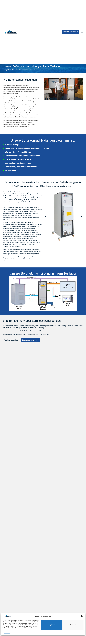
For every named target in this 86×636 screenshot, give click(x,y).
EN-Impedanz (7, 70)
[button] (82, 616)
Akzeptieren (51, 625)
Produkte (15, 70)
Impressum (7, 633)
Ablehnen (73, 625)
